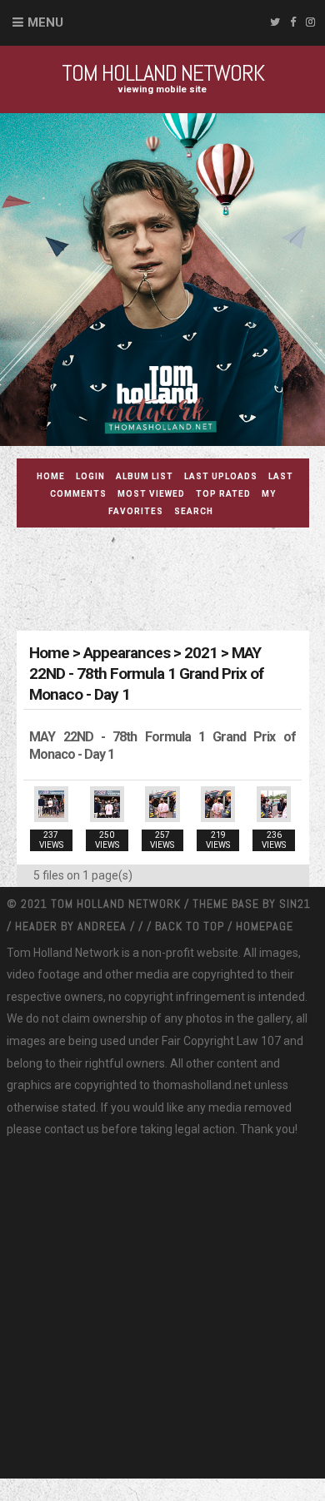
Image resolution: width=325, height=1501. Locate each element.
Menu (45, 22)
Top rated (223, 493)
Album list (144, 476)
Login (90, 476)
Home (51, 476)
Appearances (126, 652)
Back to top (189, 926)
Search (193, 511)
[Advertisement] (171, 581)
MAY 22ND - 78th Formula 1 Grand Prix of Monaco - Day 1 (146, 673)
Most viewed (151, 493)
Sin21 (295, 903)
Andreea (104, 926)
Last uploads (221, 476)
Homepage (264, 926)
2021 (201, 652)
